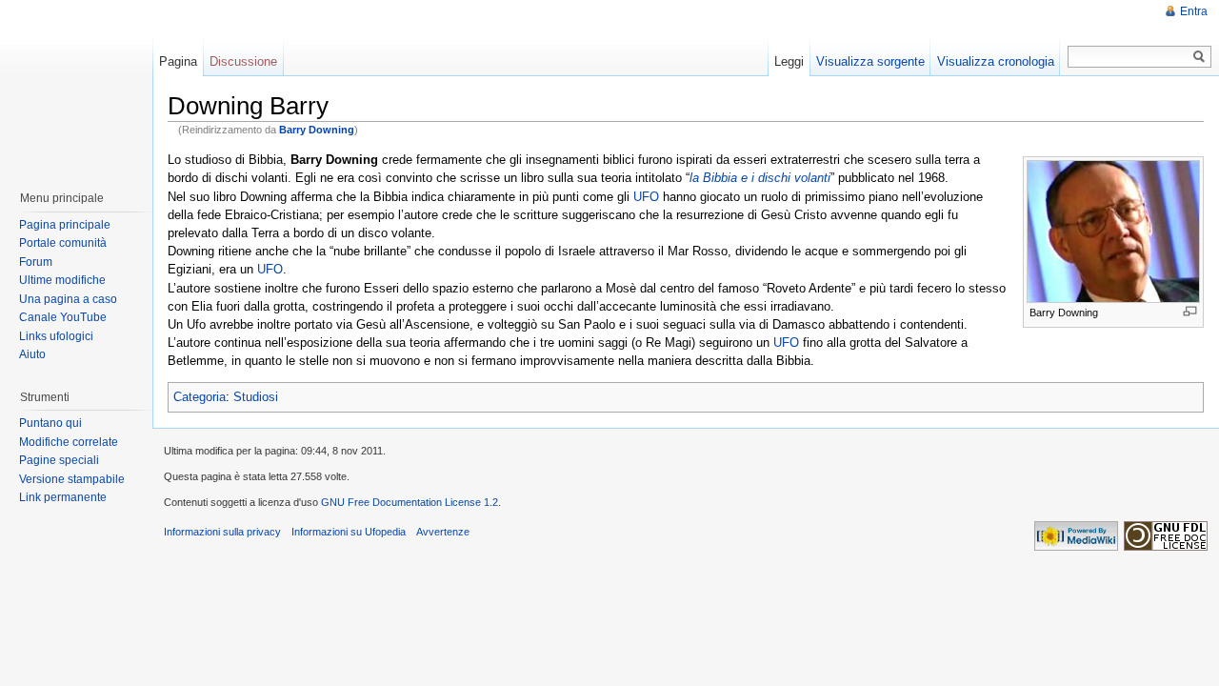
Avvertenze (443, 531)
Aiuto (32, 354)
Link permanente (63, 497)
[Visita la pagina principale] (75, 86)
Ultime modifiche (62, 280)
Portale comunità (63, 243)
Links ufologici (56, 336)
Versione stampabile (72, 479)
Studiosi (255, 397)
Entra (1194, 11)
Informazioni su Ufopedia (348, 531)
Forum (35, 262)
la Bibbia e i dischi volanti (759, 178)
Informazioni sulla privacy (222, 531)
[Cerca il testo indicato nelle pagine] (1199, 57)
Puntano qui (50, 423)
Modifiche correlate (68, 442)
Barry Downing (316, 129)
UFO (646, 197)
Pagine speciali (59, 460)
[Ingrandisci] (1190, 311)
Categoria (199, 397)
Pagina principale (64, 225)
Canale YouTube (63, 317)
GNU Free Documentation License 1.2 (409, 502)
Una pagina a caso (68, 299)
